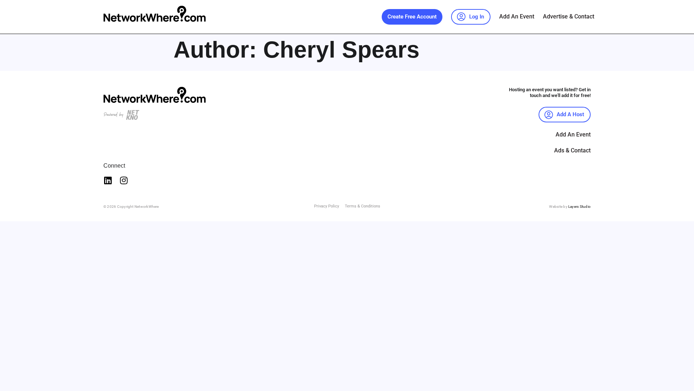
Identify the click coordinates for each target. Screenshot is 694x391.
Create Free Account (412, 16)
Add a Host (570, 114)
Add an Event (516, 16)
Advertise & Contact (568, 16)
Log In (476, 16)
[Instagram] (123, 180)
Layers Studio (579, 207)
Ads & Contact (572, 150)
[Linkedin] (107, 180)
